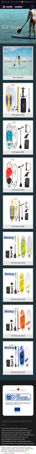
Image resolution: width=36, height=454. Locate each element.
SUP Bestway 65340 (18, 263)
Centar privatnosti (9, 453)
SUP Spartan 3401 (18, 152)
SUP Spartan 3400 (18, 115)
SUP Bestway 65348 (18, 299)
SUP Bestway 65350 (18, 372)
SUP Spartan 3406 (18, 226)
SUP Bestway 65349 (18, 336)
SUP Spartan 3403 (18, 190)
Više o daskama (18, 77)
